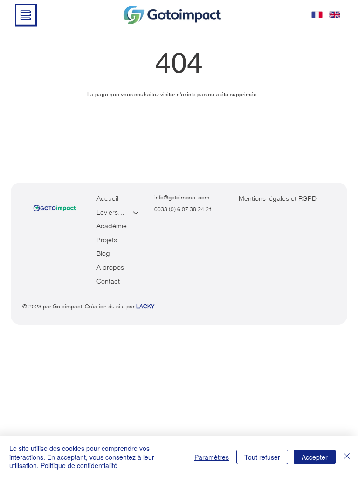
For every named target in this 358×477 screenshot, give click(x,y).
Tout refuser (262, 457)
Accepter (315, 457)
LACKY (145, 306)
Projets (106, 240)
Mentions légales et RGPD (278, 198)
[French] (317, 14)
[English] (335, 14)
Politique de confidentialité (79, 465)
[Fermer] (346, 457)
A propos (110, 267)
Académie (111, 226)
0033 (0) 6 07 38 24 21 (183, 208)
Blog (103, 253)
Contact (108, 281)
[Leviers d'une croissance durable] (136, 213)
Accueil (107, 198)
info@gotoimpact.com (181, 197)
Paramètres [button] (211, 457)
